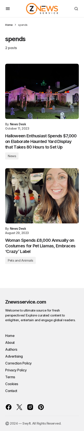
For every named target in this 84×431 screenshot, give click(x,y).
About (10, 342)
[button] (7, 8)
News (12, 156)
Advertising (14, 356)
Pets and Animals (20, 260)
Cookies (11, 384)
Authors (11, 349)
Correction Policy (18, 363)
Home (8, 24)
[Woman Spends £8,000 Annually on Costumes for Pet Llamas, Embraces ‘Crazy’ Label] (42, 195)
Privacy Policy (15, 370)
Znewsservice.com (25, 302)
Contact (11, 391)
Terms (10, 377)
